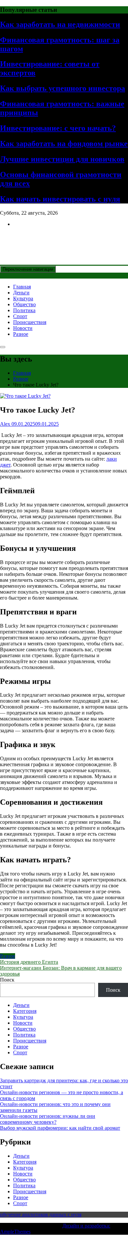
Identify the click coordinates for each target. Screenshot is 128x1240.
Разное (20, 334)
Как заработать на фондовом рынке (64, 143)
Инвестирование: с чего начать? (58, 128)
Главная (22, 286)
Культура (23, 298)
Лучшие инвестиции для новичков (62, 159)
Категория (24, 1011)
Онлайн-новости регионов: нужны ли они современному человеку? (47, 1119)
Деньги (21, 292)
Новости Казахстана (48, 240)
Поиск (7, 980)
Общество (24, 304)
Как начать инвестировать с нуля (60, 199)
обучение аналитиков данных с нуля (40, 1214)
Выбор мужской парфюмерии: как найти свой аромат (60, 1128)
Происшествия (29, 322)
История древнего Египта (29, 962)
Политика (24, 310)
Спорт (20, 316)
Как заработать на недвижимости (60, 24)
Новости (22, 328)
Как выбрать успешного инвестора (62, 88)
